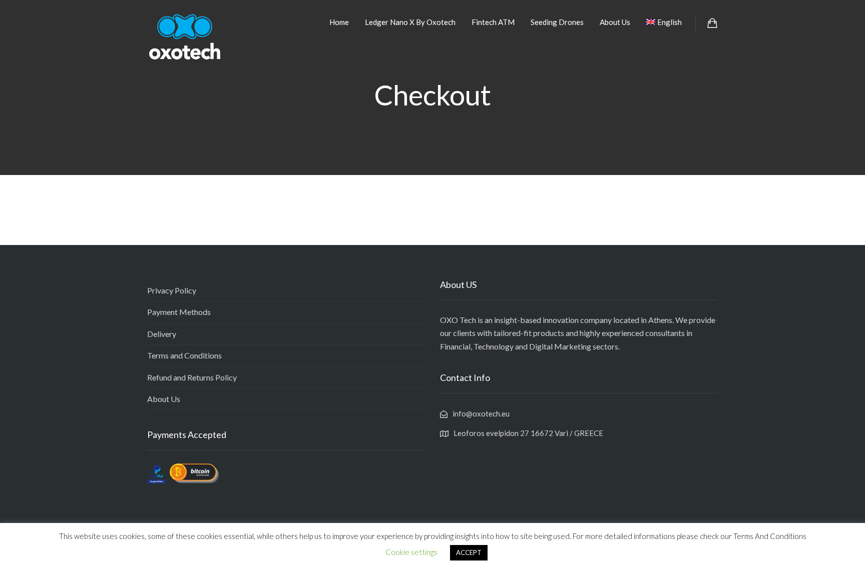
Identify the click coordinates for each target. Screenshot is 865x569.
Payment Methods (179, 311)
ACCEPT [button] (469, 552)
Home (339, 22)
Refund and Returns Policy (192, 377)
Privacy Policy (171, 290)
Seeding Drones (557, 22)
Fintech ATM (493, 22)
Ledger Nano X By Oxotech (410, 22)
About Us (615, 22)
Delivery (161, 333)
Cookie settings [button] (411, 552)
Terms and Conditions (184, 355)
